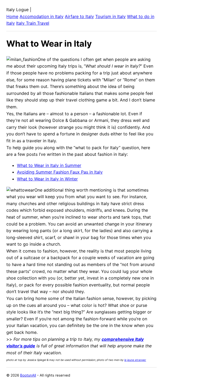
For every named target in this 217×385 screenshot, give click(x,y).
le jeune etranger (135, 359)
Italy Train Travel (32, 23)
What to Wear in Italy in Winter (47, 179)
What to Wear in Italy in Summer (49, 165)
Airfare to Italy (79, 16)
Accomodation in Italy (42, 16)
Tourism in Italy (110, 16)
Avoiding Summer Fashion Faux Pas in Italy (60, 172)
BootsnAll (28, 375)
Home (12, 16)
